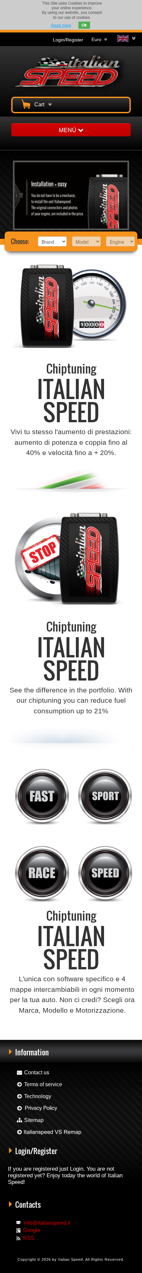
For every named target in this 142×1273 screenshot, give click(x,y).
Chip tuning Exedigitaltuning (65, 1037)
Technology (37, 1096)
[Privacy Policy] (37, 1108)
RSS (28, 1238)
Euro (97, 39)
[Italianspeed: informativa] (60, 25)
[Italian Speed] (71, 71)
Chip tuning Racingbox (25, 1037)
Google (31, 1230)
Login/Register (68, 39)
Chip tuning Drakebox (104, 1037)
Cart (40, 104)
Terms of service (42, 1084)
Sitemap (33, 1120)
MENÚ (68, 130)
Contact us (36, 1072)
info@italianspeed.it (47, 1223)
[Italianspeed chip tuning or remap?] (48, 1132)
